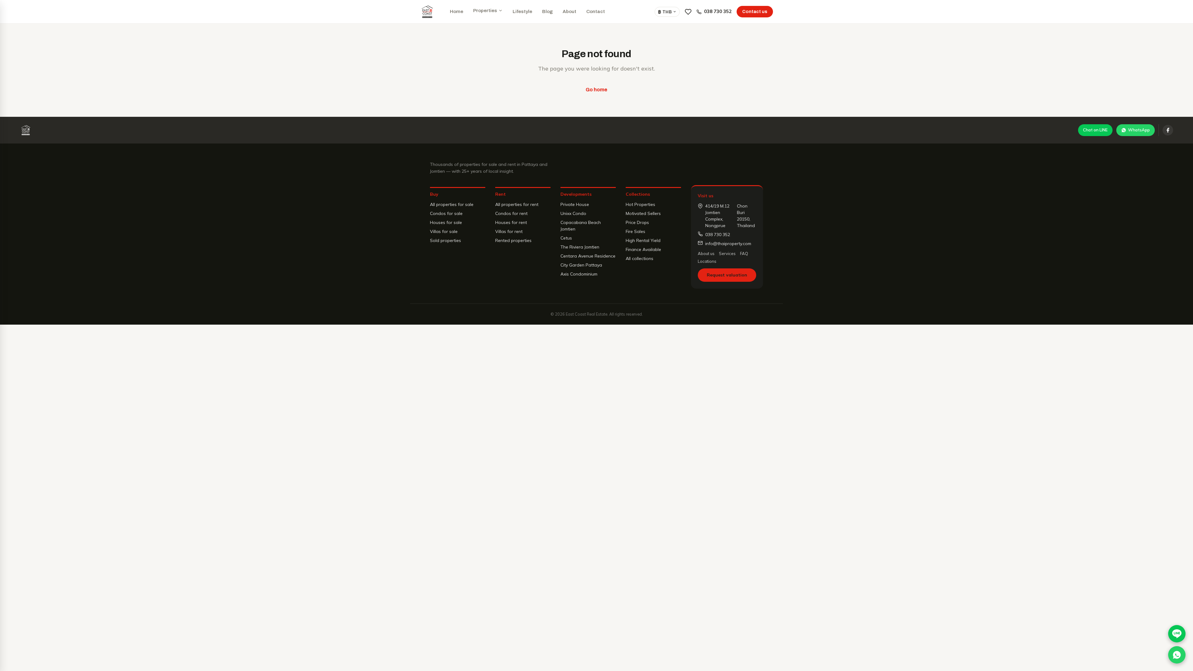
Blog (547, 11)
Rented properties (513, 240)
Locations (707, 261)
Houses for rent (511, 222)
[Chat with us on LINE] (1177, 633)
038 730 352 (718, 11)
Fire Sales (635, 231)
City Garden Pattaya (581, 265)
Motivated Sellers (643, 213)
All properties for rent (516, 204)
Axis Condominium (578, 274)
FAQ (744, 253)
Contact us (754, 11)
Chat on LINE (1095, 129)
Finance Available (643, 249)
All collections (639, 258)
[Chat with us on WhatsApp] (1177, 655)
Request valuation (727, 275)
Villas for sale (444, 231)
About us (706, 253)
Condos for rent (511, 213)
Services (727, 253)
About (569, 11)
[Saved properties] (688, 11)
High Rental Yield (643, 240)
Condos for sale (446, 213)
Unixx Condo (573, 213)
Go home (596, 89)
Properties (485, 10)
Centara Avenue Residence (587, 256)
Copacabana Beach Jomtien (580, 226)
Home (456, 11)
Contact (595, 11)
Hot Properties (640, 204)
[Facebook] (1168, 130)
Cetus (566, 238)
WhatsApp (1139, 129)
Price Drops (637, 222)
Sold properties (445, 240)
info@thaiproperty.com (728, 243)
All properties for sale (451, 204)
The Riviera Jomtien (579, 247)
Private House (574, 204)
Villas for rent (509, 231)
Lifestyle (522, 11)
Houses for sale (446, 222)
